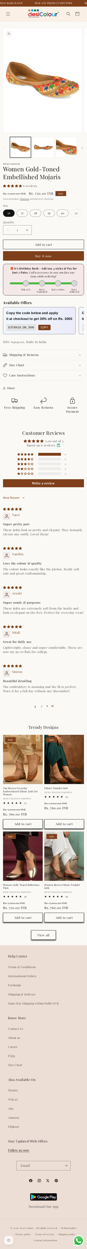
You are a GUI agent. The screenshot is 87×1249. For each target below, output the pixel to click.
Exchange (14, 985)
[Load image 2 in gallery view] (43, 147)
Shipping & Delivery (22, 994)
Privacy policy (23, 1234)
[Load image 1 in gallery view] (20, 147)
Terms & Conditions (22, 967)
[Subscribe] (66, 1165)
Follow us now (19, 1150)
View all (43, 935)
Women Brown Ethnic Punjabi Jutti (62, 886)
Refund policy (69, 1227)
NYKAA (13, 1099)
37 (22, 213)
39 (49, 213)
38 (35, 213)
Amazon (13, 1117)
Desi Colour (26, 1227)
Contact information (45, 1240)
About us (14, 1038)
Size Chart (15, 1065)
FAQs (11, 1056)
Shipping (24, 198)
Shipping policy (67, 1234)
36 (8, 213)
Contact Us (15, 1029)
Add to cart (23, 824)
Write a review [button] (43, 483)
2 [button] (41, 706)
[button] (8, 13)
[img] (12, 509)
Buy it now (43, 256)
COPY (44, 327)
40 (62, 213)
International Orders (22, 976)
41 (78, 214)
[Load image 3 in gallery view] (66, 147)
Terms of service (44, 1234)
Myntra (13, 1090)
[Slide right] (82, 148)
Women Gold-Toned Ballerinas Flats (21, 886)
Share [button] (11, 388)
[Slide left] (4, 148)
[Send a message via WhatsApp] (78, 1240)
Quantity (8, 222)
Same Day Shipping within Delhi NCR (33, 1003)
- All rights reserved (45, 1227)
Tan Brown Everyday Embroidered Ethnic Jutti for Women (20, 791)
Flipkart (13, 1127)
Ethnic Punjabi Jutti (56, 788)
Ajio (11, 1108)
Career (13, 1047)
